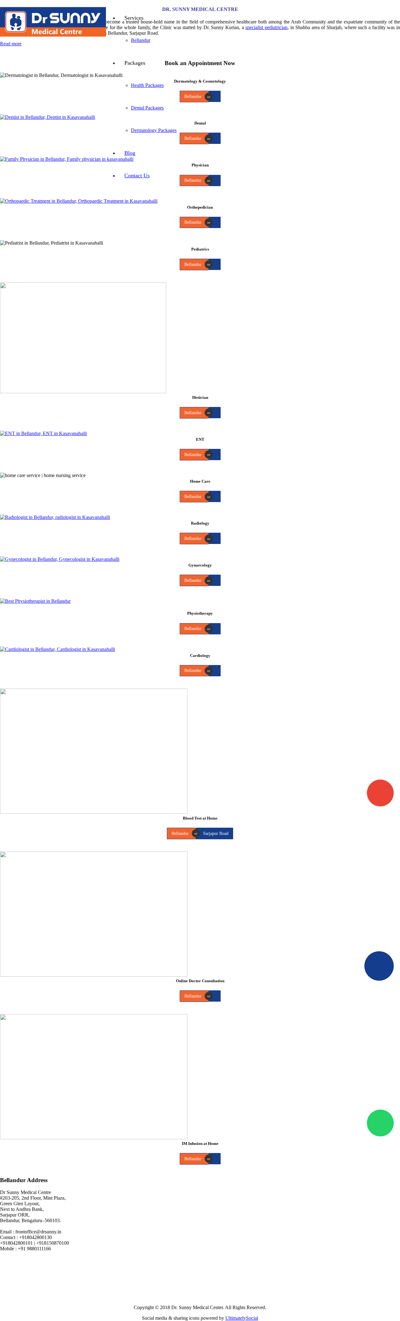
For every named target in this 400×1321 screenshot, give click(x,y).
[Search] (108, 203)
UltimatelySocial (241, 1318)
